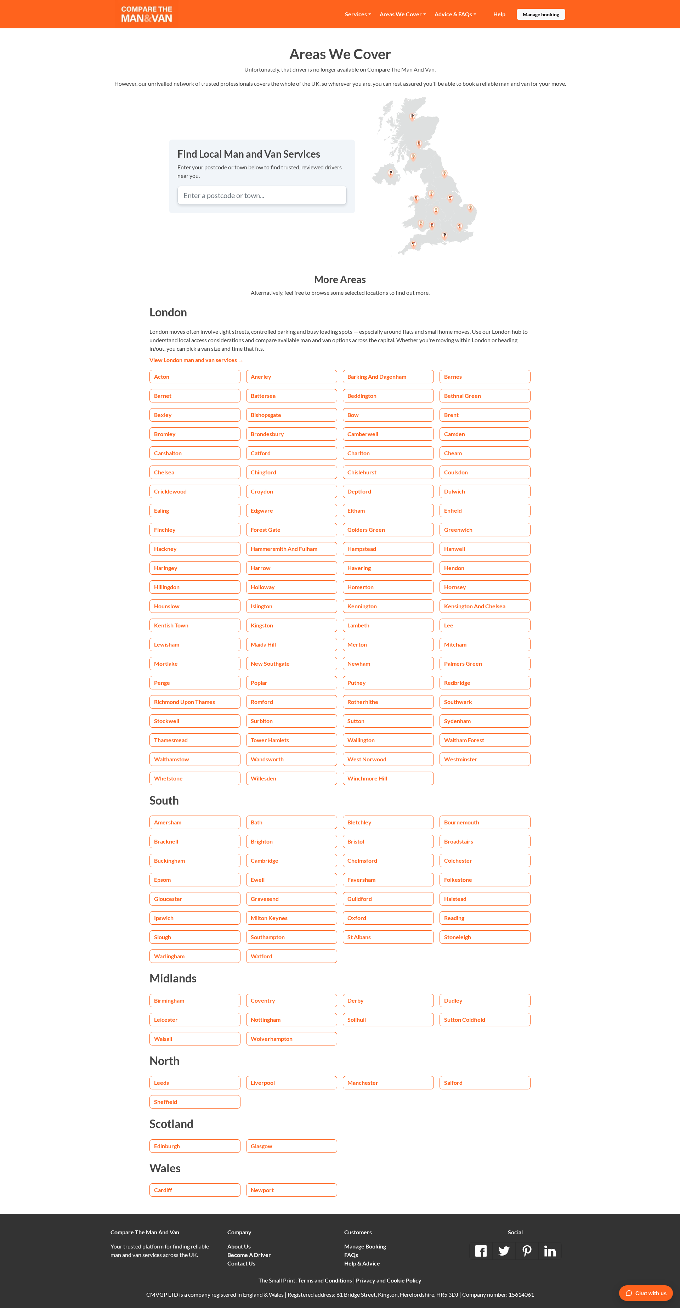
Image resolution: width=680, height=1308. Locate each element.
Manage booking (541, 14)
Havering (359, 567)
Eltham (356, 510)
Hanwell (454, 548)
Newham (358, 663)
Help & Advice (362, 1263)
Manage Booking (365, 1246)
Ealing (161, 510)
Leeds (161, 1082)
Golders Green (366, 529)
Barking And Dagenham (376, 376)
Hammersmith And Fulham (284, 548)
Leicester (166, 1019)
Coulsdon (456, 472)
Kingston (262, 625)
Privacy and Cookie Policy (388, 1280)
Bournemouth (461, 822)
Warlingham (169, 956)
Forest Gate (265, 529)
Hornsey (455, 586)
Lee (448, 625)
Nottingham (265, 1019)
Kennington (362, 606)
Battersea (263, 395)
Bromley (165, 433)
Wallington (361, 740)
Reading (454, 917)
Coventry (263, 1000)
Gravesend (265, 898)
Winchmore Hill (367, 778)
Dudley (453, 1000)
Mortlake (166, 663)
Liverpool (263, 1082)
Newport (262, 1189)
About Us (239, 1246)
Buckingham (169, 860)
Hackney (165, 548)
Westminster (460, 759)
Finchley (165, 529)
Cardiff (163, 1189)
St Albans (359, 937)
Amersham (167, 822)
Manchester (362, 1082)
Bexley (163, 414)
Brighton (262, 841)
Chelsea (164, 472)
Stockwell (166, 720)
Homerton (360, 586)
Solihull (356, 1019)
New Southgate (270, 663)
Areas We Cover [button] (401, 14)
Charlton (358, 453)
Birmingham (169, 1000)
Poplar (259, 682)
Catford (261, 453)
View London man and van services (196, 359)
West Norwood (366, 759)
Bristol (355, 841)
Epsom (162, 879)
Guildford (359, 898)
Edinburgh (167, 1146)
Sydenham (457, 720)
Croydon (262, 491)
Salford (453, 1082)
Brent (451, 414)
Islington (261, 606)
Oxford (356, 917)
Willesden (263, 778)
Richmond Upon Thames (184, 701)
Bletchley (359, 822)
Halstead (455, 898)
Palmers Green (463, 663)
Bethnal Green (462, 395)
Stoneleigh (457, 937)
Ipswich (164, 917)
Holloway (263, 586)
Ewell (258, 879)
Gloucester (168, 898)
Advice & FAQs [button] (453, 14)
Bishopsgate (266, 414)
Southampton (268, 937)
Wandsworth (267, 759)
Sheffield (165, 1101)
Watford (261, 956)
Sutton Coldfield (464, 1019)
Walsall (163, 1038)
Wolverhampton (272, 1038)
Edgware (262, 510)
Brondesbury (267, 433)
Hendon (454, 567)
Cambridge (264, 860)
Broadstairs (458, 841)
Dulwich (454, 491)
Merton (357, 644)
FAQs (351, 1254)
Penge (162, 682)
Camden (454, 433)
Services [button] (356, 14)
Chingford (263, 472)
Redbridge (457, 682)
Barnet (162, 395)
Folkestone (458, 879)
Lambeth (358, 625)
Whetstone (168, 778)
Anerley (261, 376)
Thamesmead (171, 740)
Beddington (361, 395)
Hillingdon (167, 586)
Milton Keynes (269, 917)
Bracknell (166, 841)
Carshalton (168, 453)
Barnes (453, 376)
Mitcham (455, 644)
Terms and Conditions (325, 1280)
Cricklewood (170, 491)
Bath (256, 822)
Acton (161, 376)
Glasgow (261, 1146)
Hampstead (361, 548)
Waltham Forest (464, 740)
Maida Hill (263, 644)
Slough (162, 937)
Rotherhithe (362, 701)
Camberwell (362, 433)
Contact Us (241, 1263)
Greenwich (458, 529)
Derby (355, 1000)
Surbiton (262, 720)
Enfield (453, 510)
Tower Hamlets (270, 740)
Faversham (361, 879)
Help (499, 14)
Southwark (458, 701)
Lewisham (166, 644)
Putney (356, 682)
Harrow (261, 567)
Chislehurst (361, 472)
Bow (353, 414)
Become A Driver (249, 1254)
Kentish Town (171, 625)
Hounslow (167, 606)
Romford (262, 701)
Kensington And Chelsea (474, 606)
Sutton (355, 720)
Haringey (165, 567)
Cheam (453, 453)
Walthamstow (171, 759)
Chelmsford (362, 860)
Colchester (458, 860)
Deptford (359, 491)
